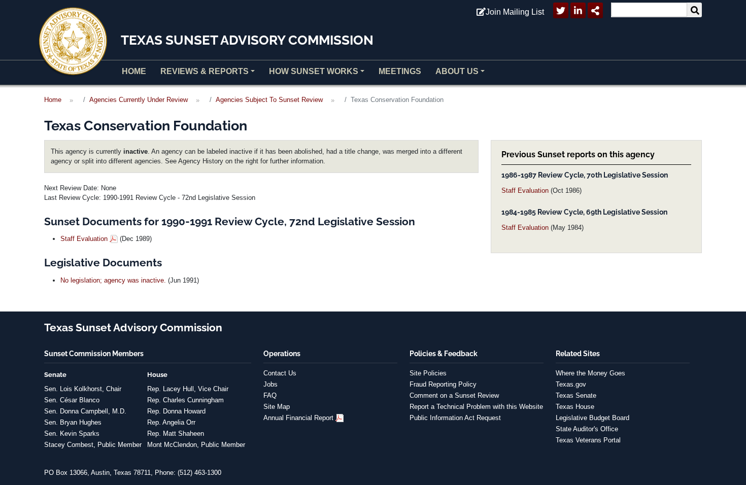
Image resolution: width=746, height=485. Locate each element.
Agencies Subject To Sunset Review (269, 99)
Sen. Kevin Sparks (71, 433)
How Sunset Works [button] (313, 71)
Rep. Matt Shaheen (175, 433)
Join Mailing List (515, 12)
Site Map (276, 406)
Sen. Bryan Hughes (72, 422)
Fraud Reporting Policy (443, 384)
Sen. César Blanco (71, 400)
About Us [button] (457, 71)
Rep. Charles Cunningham (185, 400)
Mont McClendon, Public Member (196, 444)
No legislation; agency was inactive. (113, 280)
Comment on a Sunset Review (454, 395)
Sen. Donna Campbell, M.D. (85, 411)
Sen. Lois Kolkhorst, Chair (82, 389)
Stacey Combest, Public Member (93, 444)
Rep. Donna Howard (176, 411)
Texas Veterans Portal (588, 440)
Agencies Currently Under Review (138, 99)
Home (134, 71)
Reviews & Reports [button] (204, 71)
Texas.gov (571, 384)
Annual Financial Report (298, 418)
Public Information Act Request (455, 418)
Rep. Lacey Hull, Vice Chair (187, 389)
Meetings (400, 71)
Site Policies (428, 373)
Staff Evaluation (525, 190)
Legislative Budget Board (592, 418)
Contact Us (279, 373)
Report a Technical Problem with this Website (476, 406)
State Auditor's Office (587, 429)
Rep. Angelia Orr (171, 422)
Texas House (575, 406)
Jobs (270, 384)
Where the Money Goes (590, 373)
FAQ (270, 395)
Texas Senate (576, 395)
